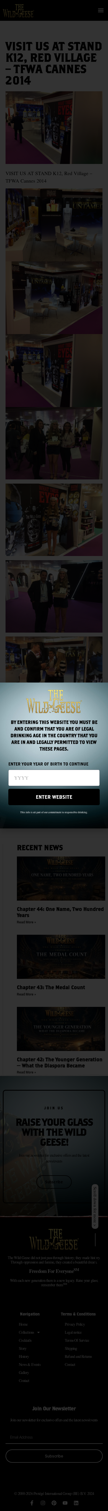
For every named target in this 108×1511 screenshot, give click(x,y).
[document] (54, 755)
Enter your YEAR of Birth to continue (48, 764)
